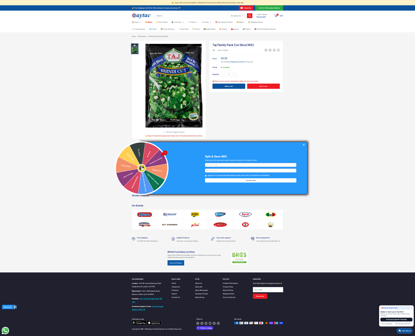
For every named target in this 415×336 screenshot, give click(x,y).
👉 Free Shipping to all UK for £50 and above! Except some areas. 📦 (156, 8)
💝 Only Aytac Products (224, 22)
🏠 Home (135, 22)
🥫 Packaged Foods (255, 22)
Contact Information (230, 283)
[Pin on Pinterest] (270, 50)
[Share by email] (278, 50)
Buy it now (263, 86)
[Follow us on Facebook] (197, 323)
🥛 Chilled (191, 22)
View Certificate (176, 263)
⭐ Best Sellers (162, 22)
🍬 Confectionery (138, 29)
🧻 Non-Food (183, 29)
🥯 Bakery (240, 22)
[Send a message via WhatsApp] (5, 330)
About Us (198, 283)
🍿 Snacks (223, 29)
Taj (213, 50)
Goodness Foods (201, 294)
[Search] (249, 15)
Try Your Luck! (251, 180)
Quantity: (215, 74)
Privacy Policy (228, 287)
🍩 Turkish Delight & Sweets (265, 29)
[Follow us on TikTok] (214, 323)
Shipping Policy (228, 294)
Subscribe (247, 8)
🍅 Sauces (235, 29)
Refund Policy (228, 290)
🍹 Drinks (205, 22)
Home (134, 36)
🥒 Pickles (247, 29)
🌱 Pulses (196, 29)
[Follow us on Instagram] (206, 323)
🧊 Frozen (153, 29)
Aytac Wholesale (201, 290)
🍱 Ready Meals (209, 29)
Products (175, 290)
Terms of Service (229, 297)
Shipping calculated (237, 62)
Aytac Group (199, 297)
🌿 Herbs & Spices (168, 29)
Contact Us (176, 297)
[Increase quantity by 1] (234, 74)
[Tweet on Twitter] (274, 50)
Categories (176, 287)
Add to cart (229, 86)
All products (142, 36)
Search (174, 294)
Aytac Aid (198, 287)
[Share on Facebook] (265, 50)
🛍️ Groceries (176, 22)
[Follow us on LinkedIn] (218, 323)
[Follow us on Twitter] (201, 323)
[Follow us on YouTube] (210, 323)
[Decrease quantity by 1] (223, 74)
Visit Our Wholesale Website (269, 8)
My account (261, 17)
